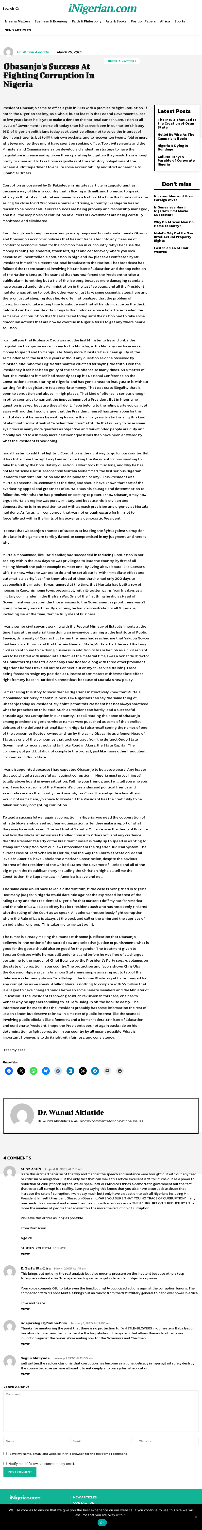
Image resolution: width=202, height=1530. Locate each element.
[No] (195, 1516)
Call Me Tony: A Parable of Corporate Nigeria (176, 160)
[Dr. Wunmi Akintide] (9, 52)
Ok (102, 1523)
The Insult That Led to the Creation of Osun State (177, 123)
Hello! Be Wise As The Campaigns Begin (176, 136)
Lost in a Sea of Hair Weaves (171, 249)
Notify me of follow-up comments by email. (41, 1464)
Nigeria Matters (122, 61)
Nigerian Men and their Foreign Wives (173, 198)
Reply (25, 1254)
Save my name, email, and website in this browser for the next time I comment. (69, 1453)
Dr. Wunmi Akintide (33, 52)
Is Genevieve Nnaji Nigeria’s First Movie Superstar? (171, 211)
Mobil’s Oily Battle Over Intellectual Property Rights (174, 237)
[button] (11, 8)
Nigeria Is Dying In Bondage (173, 147)
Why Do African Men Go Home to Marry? (174, 224)
